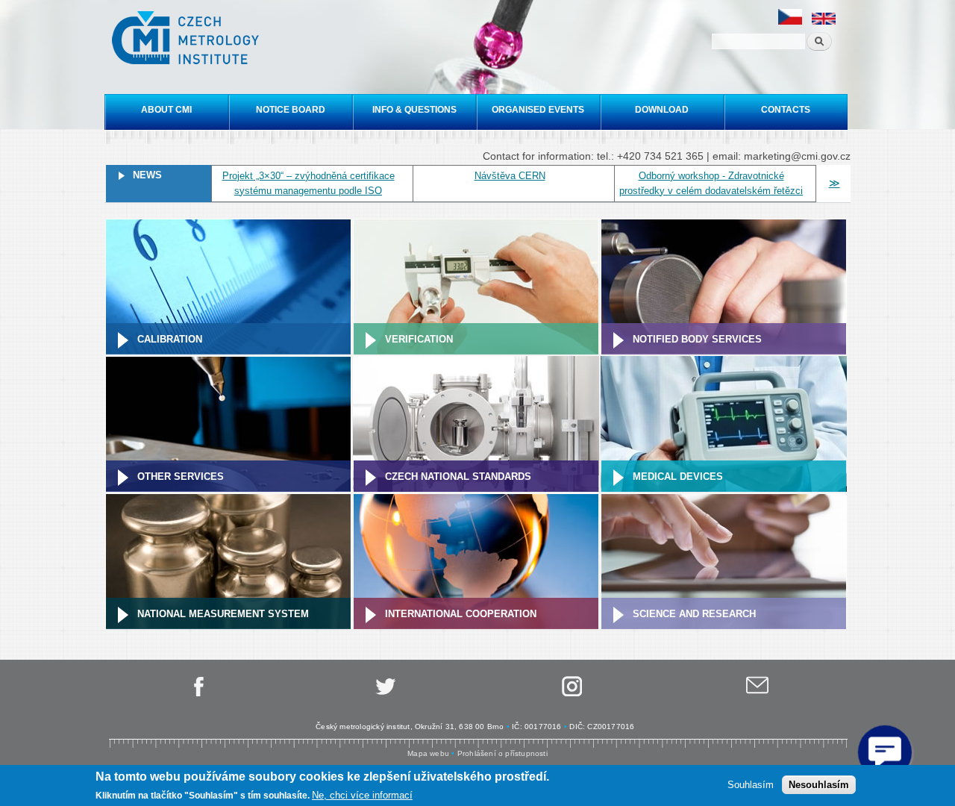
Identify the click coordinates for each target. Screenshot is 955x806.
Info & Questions (414, 109)
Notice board (290, 109)
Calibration (169, 339)
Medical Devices (678, 476)
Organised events (538, 109)
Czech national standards (458, 476)
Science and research (694, 613)
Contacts (785, 109)
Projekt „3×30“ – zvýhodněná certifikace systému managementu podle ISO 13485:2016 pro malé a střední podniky (308, 190)
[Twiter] (384, 694)
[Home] (187, 39)
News (147, 175)
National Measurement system (223, 613)
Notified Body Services (697, 339)
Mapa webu (428, 753)
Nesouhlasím (819, 784)
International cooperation (460, 613)
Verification (419, 339)
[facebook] (198, 694)
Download (662, 109)
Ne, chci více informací (362, 795)
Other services (180, 476)
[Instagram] (571, 694)
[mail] (757, 694)
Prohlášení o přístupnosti (502, 753)
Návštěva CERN (510, 175)
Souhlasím (750, 784)
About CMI (166, 109)
